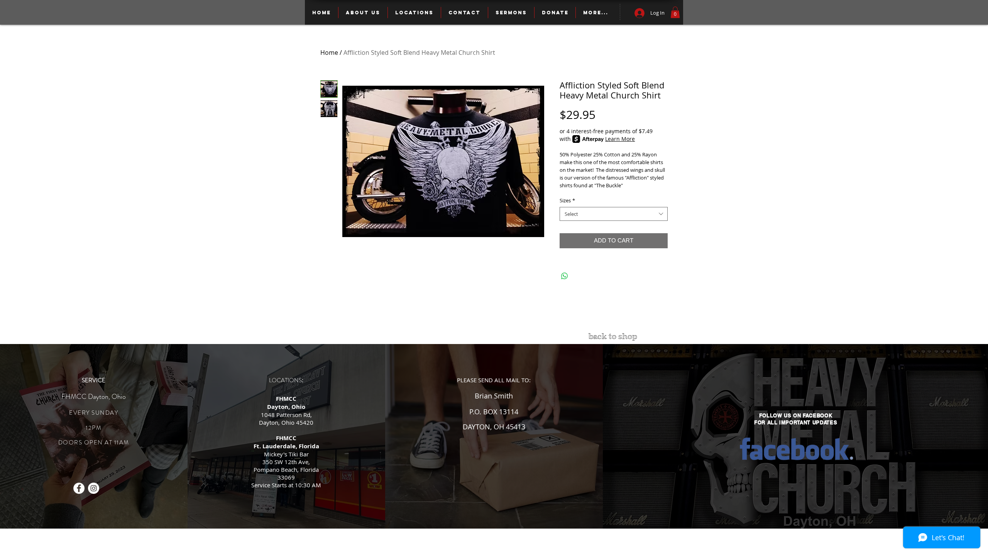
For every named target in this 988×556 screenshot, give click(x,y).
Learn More (620, 138)
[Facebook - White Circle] (79, 488)
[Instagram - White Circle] (93, 488)
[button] (675, 12)
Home (329, 52)
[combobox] (614, 214)
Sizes (567, 200)
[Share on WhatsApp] (564, 276)
